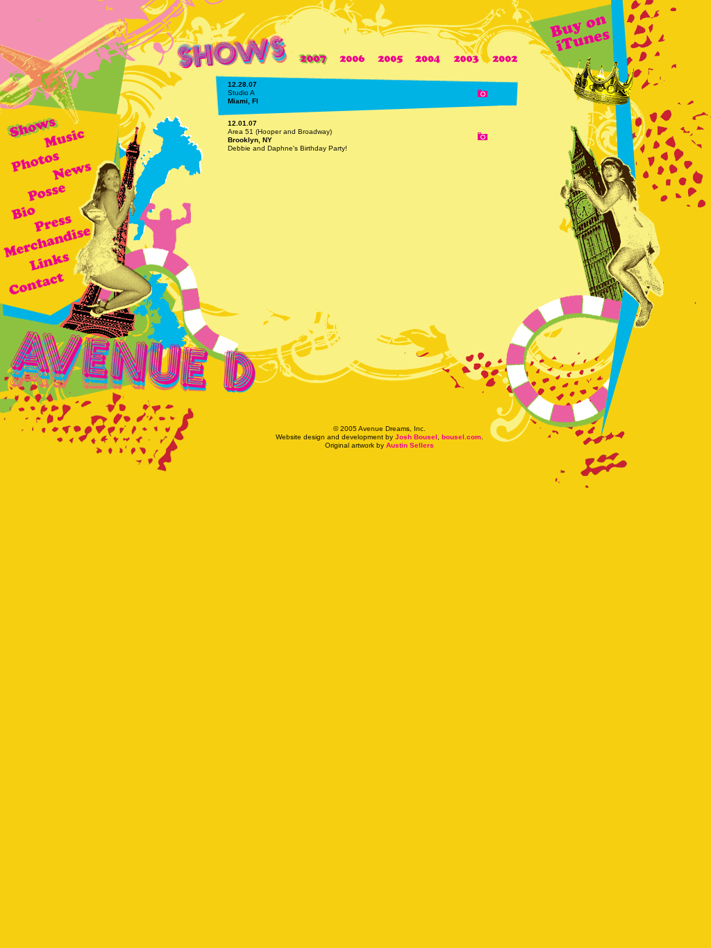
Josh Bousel (416, 437)
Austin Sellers (410, 445)
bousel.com (461, 437)
